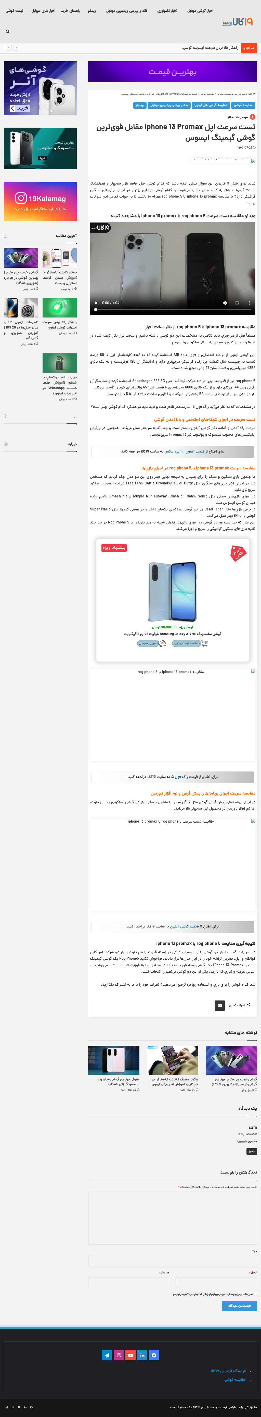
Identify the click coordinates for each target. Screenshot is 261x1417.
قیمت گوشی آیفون (184, 927)
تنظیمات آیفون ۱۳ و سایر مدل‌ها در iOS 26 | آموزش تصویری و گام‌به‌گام (21, 330)
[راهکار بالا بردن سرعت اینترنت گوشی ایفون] (60, 307)
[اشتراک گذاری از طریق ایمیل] (220, 1005)
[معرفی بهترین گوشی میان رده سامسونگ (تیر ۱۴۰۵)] (113, 1060)
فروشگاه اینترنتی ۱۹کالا (228, 1371)
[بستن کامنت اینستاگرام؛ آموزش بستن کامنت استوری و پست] (60, 258)
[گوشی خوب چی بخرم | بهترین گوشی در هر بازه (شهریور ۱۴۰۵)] (231, 1060)
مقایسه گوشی (207, 94)
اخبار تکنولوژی (167, 11)
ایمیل (253, 1273)
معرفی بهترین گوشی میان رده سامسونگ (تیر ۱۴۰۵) (118, 1082)
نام (254, 1251)
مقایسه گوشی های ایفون (210, 105)
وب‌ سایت (164, 1273)
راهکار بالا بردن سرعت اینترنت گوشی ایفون (205, 48)
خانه (250, 94)
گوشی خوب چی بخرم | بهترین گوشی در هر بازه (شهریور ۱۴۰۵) (234, 1082)
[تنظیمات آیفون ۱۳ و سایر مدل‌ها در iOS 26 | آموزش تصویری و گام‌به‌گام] (21, 307)
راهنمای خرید (70, 11)
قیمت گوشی (14, 11)
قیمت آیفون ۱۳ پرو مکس (184, 452)
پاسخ (252, 1151)
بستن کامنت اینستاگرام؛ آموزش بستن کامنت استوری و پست (60, 278)
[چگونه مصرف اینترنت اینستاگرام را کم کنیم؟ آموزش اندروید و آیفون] (172, 1060)
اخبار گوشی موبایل (200, 11)
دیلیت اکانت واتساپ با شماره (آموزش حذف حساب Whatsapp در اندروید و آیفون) (60, 385)
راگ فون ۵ (179, 777)
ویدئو (92, 11)
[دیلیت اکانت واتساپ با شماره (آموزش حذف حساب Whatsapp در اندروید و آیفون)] (60, 363)
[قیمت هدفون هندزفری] (172, 72)
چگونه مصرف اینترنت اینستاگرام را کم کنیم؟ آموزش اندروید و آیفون (174, 1082)
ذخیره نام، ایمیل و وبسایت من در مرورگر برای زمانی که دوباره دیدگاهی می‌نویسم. (212, 1294)
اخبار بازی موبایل (43, 11)
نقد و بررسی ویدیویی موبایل (126, 11)
